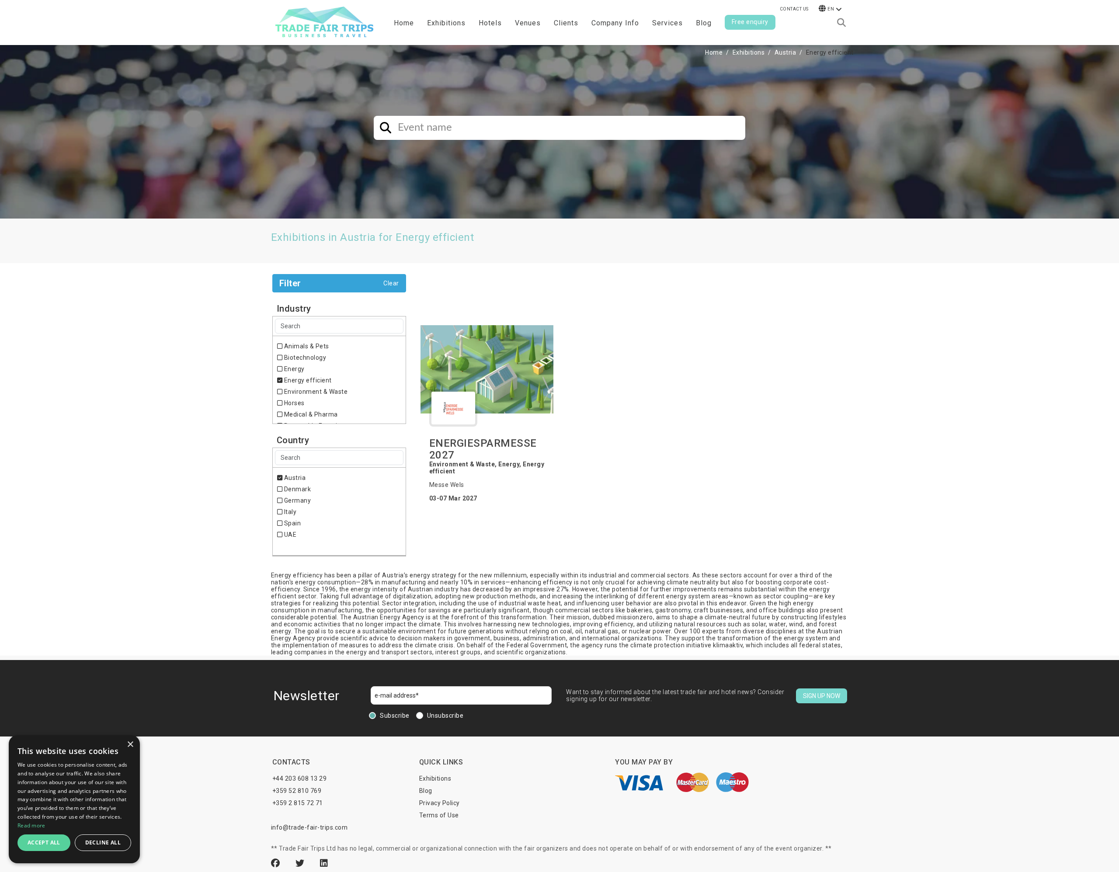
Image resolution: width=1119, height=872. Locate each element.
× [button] (130, 744)
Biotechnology (304, 357)
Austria (785, 52)
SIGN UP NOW (821, 695)
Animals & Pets (305, 346)
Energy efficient (307, 380)
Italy (289, 511)
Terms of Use (439, 815)
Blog (704, 23)
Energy (293, 368)
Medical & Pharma (310, 414)
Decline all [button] (103, 842)
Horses (293, 403)
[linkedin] (324, 863)
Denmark (296, 489)
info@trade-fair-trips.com (309, 827)
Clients (566, 23)
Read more (31, 825)
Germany (296, 500)
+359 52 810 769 (297, 790)
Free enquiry (750, 21)
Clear (391, 283)
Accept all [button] (44, 842)
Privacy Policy (439, 802)
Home (404, 23)
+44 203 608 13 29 (299, 778)
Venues (528, 23)
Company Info (615, 23)
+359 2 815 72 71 (297, 802)
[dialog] (74, 799)
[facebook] (276, 863)
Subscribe (395, 715)
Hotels (490, 23)
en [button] (830, 9)
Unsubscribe (445, 715)
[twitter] (301, 863)
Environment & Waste (315, 391)
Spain (291, 523)
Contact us (794, 9)
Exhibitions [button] (446, 23)
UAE (289, 534)
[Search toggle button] (841, 22)
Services (667, 23)
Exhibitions (749, 52)
